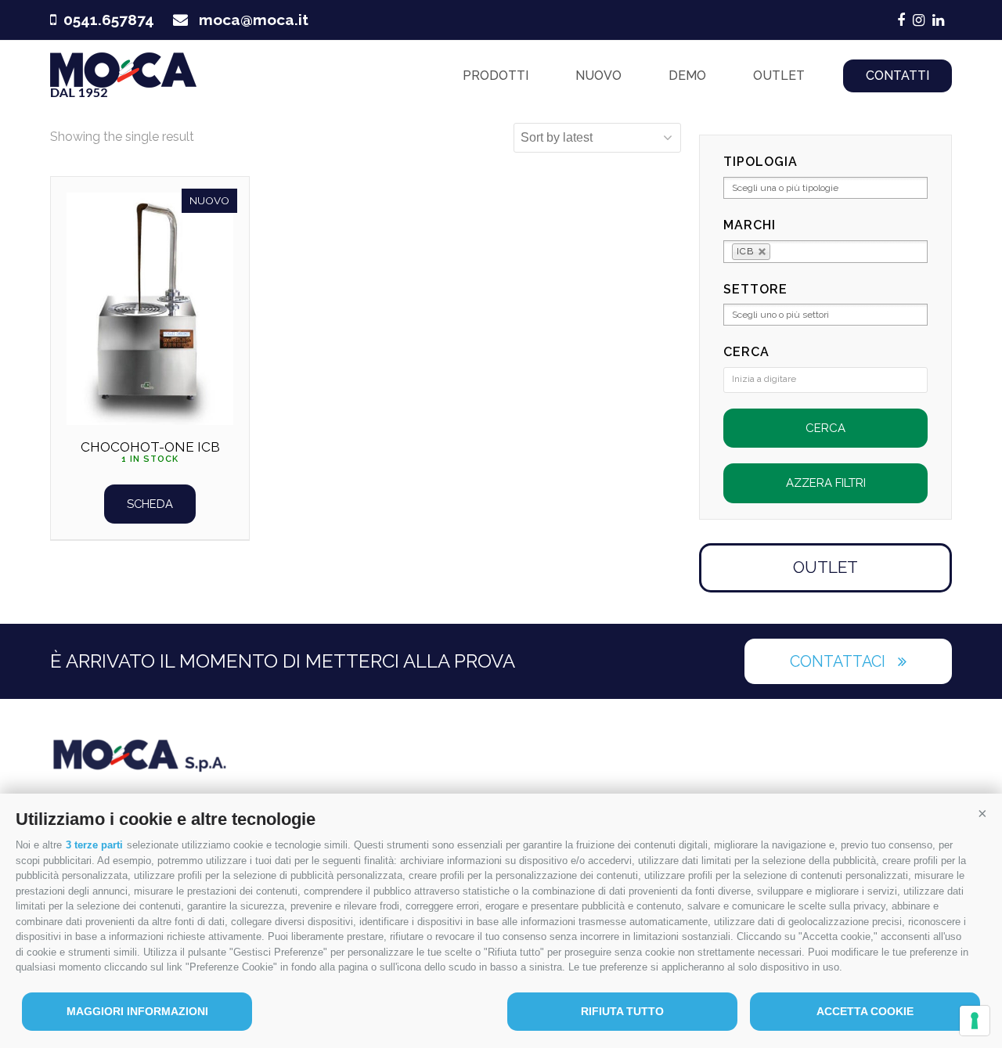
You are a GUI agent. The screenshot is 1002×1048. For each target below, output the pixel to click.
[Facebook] (901, 20)
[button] (982, 813)
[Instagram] (919, 20)
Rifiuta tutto (622, 1011)
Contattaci (837, 661)
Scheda (150, 503)
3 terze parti (94, 845)
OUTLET (825, 567)
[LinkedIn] (938, 20)
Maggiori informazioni (137, 1011)
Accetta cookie (865, 1011)
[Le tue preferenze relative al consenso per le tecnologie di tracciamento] (974, 1020)
